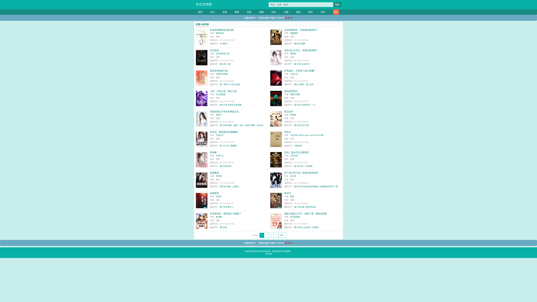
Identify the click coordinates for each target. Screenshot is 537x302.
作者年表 (298, 145)
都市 (237, 12)
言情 (286, 12)
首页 (200, 12)
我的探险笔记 (291, 91)
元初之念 (294, 74)
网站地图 (268, 254)
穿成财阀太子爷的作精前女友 (224, 111)
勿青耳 (219, 196)
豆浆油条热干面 (222, 53)
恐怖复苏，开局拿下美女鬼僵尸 (300, 70)
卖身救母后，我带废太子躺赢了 (225, 213)
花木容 (293, 176)
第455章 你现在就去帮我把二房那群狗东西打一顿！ (317, 186)
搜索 (337, 4)
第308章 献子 (226, 166)
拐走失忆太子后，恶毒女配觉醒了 (301, 50)
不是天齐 (220, 135)
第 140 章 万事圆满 (228, 145)
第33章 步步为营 (301, 125)
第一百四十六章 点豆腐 (230, 84)
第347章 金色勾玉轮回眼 (231, 105)
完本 (323, 12)
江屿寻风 (294, 155)
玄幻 (212, 12)
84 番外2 (224, 43)
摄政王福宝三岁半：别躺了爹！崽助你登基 (305, 213)
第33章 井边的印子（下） (305, 105)
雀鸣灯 (219, 115)
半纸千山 (220, 155)
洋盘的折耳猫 (222, 74)
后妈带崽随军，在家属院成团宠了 (301, 30)
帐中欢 (287, 193)
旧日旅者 (214, 50)
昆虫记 (287, 132)
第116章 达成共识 (302, 64)
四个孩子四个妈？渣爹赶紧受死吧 (301, 172)
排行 (310, 12)
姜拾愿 (293, 53)
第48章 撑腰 (299, 43)
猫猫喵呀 (294, 33)
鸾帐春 (213, 152)
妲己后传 (288, 111)
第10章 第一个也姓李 (303, 166)
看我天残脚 (295, 94)
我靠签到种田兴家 (219, 70)
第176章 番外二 (226, 207)
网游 (261, 12)
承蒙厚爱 (214, 193)
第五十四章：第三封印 (304, 84)
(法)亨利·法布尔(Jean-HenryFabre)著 (306, 135)
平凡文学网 (204, 4)
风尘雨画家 (221, 94)
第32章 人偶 (225, 64)
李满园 (293, 115)
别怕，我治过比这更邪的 (296, 152)
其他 (298, 12)
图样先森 (220, 33)
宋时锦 (219, 176)
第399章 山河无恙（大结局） (307, 227)
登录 (336, 12)
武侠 (224, 12)
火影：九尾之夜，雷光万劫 (223, 91)
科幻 (274, 12)
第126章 (223, 227)
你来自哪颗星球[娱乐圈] (222, 30)
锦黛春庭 (214, 172)
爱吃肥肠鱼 (295, 217)
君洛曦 (219, 217)
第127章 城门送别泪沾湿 (304, 207)
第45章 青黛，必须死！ (230, 186)
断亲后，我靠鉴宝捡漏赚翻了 (224, 132)
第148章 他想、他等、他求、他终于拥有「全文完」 (242, 125)
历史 (249, 12)
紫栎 (292, 196)
